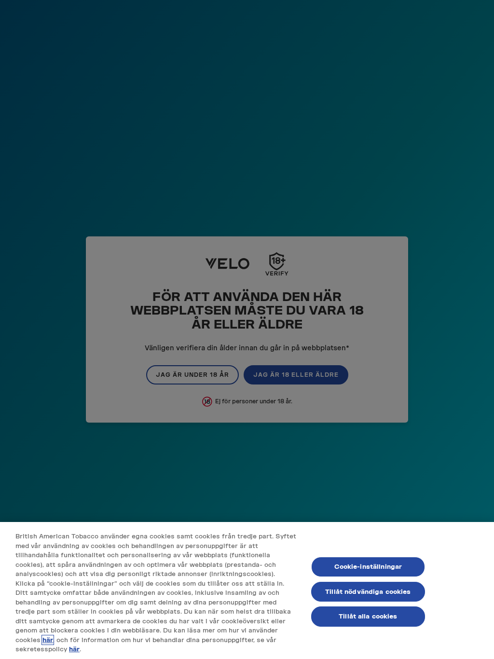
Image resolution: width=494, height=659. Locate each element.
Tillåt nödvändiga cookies (368, 592)
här (47, 640)
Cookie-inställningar (368, 567)
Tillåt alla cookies (368, 616)
